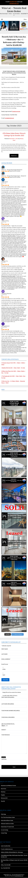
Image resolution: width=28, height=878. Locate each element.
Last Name (4, 654)
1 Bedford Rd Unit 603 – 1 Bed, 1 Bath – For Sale (13, 368)
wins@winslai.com (14, 3)
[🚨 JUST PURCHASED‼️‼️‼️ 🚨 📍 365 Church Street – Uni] (14, 438)
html (4, 669)
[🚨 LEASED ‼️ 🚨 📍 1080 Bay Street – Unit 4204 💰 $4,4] (14, 619)
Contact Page (4, 833)
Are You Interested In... (8, 724)
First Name (4, 649)
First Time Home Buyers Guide (8, 817)
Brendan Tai (4, 261)
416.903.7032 (13, 1)
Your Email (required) (8, 717)
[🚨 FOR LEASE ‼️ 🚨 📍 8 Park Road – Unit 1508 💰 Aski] (14, 412)
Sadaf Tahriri (4, 181)
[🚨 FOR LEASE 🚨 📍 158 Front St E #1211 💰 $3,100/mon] (14, 567)
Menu (25, 19)
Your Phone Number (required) (10, 710)
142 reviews (17, 171)
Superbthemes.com (19, 875)
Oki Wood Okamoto (6, 293)
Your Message (5, 734)
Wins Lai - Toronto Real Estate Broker (11, 169)
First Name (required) (7, 697)
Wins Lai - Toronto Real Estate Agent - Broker (12, 176)
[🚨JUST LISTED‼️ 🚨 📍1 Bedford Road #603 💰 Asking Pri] (14, 593)
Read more (14, 155)
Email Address (6, 659)
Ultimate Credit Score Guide (7, 823)
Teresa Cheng (5, 220)
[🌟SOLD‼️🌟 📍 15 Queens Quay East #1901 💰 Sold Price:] (14, 516)
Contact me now (16, 111)
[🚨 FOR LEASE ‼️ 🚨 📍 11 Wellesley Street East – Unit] (14, 464)
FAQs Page (3, 814)
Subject (3, 729)
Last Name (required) (7, 704)
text (4, 675)
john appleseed (5, 326)
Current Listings (4, 829)
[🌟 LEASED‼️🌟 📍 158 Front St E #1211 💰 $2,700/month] (14, 542)
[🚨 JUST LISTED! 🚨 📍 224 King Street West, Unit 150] (14, 490)
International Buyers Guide (7, 820)
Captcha (3, 759)
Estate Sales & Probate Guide (7, 826)
